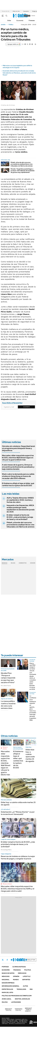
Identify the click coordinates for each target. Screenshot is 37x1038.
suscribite (27, 15)
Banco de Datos (8, 973)
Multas (5, 1002)
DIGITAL (8, 1009)
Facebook (7, 960)
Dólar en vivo (16, 11)
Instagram (11, 960)
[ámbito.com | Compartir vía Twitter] (27, 44)
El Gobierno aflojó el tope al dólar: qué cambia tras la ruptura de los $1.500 (18, 484)
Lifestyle (26, 976)
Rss (31, 989)
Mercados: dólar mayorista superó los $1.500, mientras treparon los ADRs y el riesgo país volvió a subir (17, 888)
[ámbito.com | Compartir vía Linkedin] (30, 44)
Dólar (9, 20)
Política (11, 24)
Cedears (32, 563)
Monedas (4, 563)
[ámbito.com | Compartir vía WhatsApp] (23, 44)
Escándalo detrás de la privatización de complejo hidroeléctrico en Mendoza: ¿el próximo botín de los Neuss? (19, 73)
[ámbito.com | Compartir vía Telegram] (32, 44)
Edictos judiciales (22, 999)
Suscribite (26, 406)
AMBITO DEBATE (28, 1009)
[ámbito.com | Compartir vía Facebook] (25, 44)
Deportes (26, 980)
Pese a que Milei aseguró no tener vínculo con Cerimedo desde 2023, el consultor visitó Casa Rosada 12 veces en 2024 (32, 676)
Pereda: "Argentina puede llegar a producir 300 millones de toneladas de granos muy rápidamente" (22, 170)
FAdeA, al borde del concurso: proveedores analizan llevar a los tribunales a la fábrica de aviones (22, 164)
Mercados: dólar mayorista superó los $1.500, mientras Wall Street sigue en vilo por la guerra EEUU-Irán (18, 457)
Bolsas (13, 563)
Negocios (5, 976)
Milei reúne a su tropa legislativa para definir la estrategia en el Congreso (17, 66)
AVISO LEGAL (6, 999)
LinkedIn (16, 960)
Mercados (22, 973)
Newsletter (30, 960)
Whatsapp (26, 960)
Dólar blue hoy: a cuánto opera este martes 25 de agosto (30, 755)
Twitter (3, 960)
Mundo (16, 980)
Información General (10, 986)
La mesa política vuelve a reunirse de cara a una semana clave (8, 704)
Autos (25, 986)
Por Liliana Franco (6, 685)
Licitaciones (16, 1002)
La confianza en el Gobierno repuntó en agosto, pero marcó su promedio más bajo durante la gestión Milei (32, 708)
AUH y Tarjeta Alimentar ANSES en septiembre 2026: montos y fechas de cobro (20, 500)
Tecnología (21, 989)
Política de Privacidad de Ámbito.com (17, 996)
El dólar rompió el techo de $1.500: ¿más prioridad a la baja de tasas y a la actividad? (20, 517)
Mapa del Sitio (7, 992)
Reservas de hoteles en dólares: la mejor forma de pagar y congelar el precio (18, 857)
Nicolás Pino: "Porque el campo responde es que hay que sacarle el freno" (8, 678)
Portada (5, 967)
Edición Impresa (8, 983)
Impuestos (26, 11)
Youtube (21, 960)
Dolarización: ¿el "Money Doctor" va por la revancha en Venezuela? (18, 813)
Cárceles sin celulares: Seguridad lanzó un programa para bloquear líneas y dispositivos (18, 448)
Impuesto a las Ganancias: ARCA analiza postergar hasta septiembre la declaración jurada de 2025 (20, 508)
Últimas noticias (19, 967)
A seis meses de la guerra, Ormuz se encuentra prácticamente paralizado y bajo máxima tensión (18, 467)
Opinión (16, 976)
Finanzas (32, 20)
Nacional (5, 980)
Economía (20, 20)
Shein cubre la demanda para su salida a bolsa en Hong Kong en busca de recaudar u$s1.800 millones (18, 476)
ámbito (3, 24)
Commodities (22, 563)
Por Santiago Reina (6, 850)
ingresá (33, 15)
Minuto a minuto (5, 748)
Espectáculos (7, 989)
